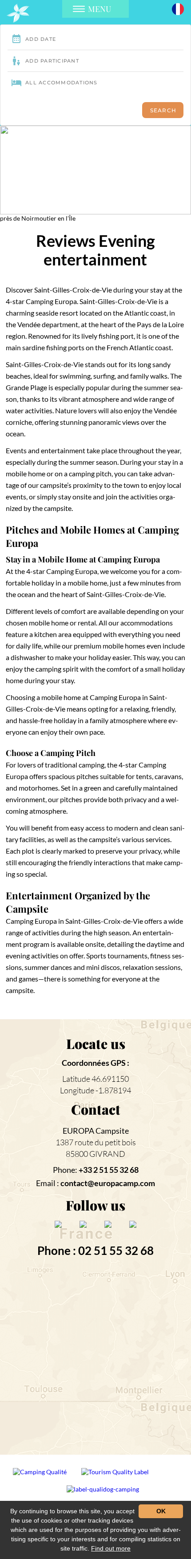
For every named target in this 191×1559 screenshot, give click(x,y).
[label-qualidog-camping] (103, 1492)
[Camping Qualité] (40, 1476)
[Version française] (178, 8)
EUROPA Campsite (96, 1131)
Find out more (111, 1548)
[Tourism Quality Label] (116, 1476)
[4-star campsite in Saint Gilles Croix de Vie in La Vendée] (18, 13)
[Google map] (96, 1357)
